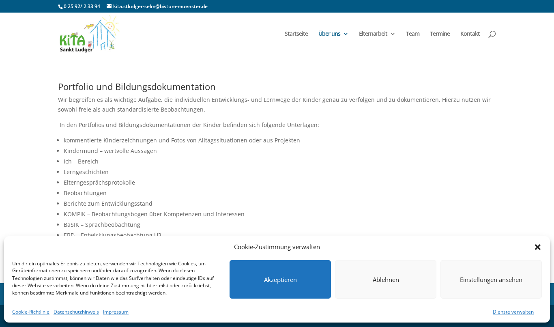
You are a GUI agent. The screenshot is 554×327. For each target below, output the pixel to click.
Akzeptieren (280, 279)
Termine (440, 34)
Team (412, 34)
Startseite (296, 34)
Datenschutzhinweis (76, 311)
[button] (538, 247)
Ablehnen (386, 279)
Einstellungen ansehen (491, 279)
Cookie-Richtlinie (30, 311)
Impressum (116, 311)
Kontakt (470, 34)
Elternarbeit (373, 34)
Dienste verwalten (513, 311)
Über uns (329, 34)
